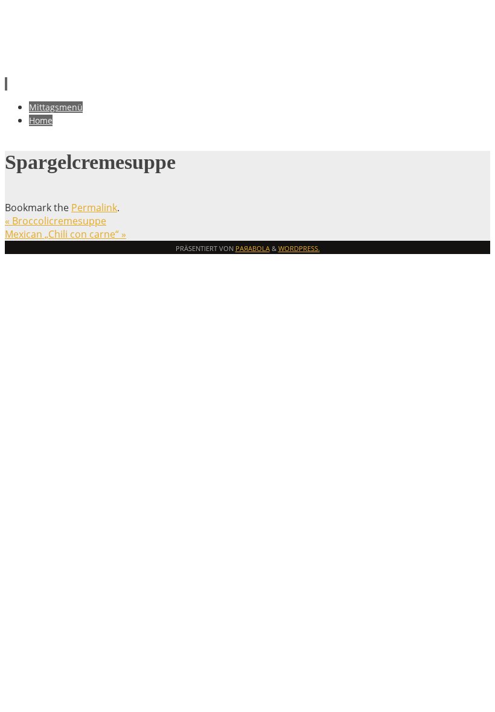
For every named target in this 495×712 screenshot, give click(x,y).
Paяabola (252, 248)
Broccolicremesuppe (55, 220)
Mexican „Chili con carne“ (65, 234)
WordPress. (299, 248)
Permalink (94, 207)
